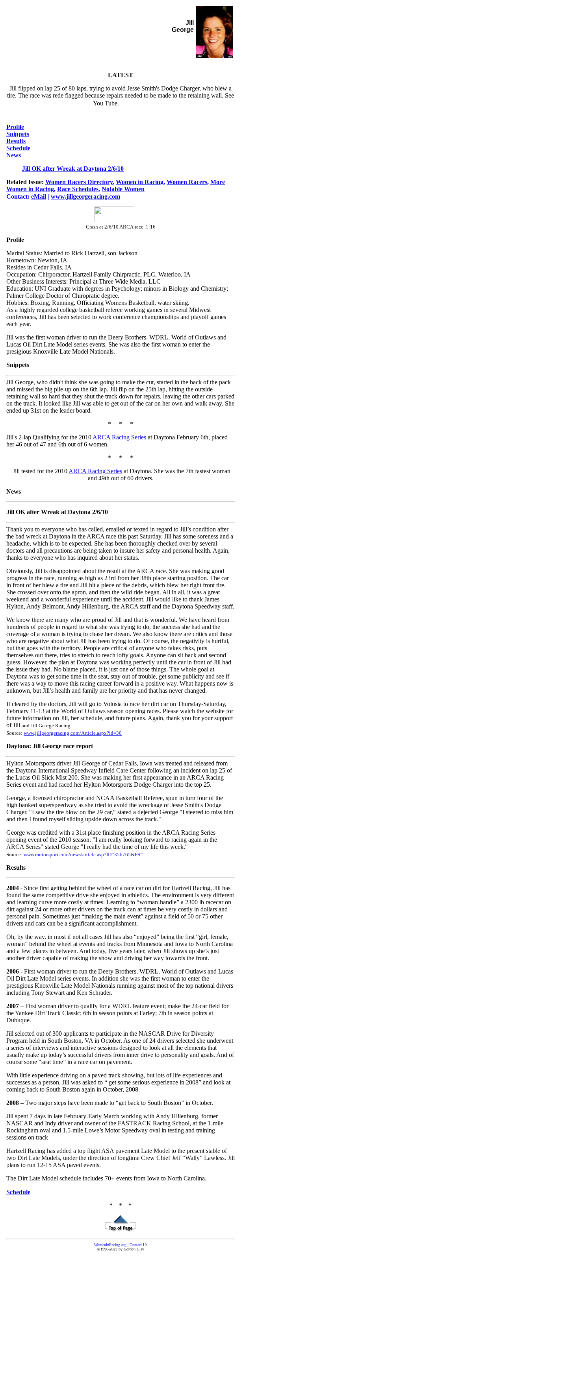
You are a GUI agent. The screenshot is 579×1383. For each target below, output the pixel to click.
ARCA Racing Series (119, 437)
